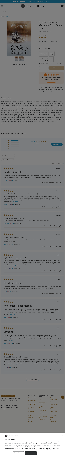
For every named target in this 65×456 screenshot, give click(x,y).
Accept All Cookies (31, 453)
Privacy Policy (31, 448)
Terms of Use (22, 448)
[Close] (62, 435)
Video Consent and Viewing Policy (46, 448)
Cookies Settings (18, 453)
